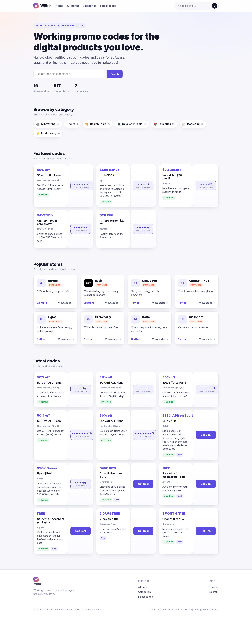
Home (59, 5)
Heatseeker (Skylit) (48, 180)
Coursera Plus (108, 524)
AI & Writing (47, 124)
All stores (73, 5)
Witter (42, 6)
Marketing (193, 124)
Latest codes (108, 5)
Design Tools (97, 124)
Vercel (166, 183)
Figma (40, 527)
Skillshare (168, 524)
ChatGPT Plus (45, 228)
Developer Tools (131, 124)
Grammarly (106, 481)
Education (164, 124)
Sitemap (214, 587)
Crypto (72, 123)
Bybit (102, 180)
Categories (89, 5)
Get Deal (206, 434)
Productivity (48, 133)
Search (114, 74)
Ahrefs (103, 228)
